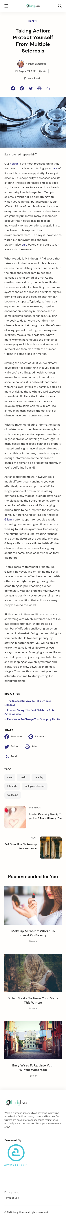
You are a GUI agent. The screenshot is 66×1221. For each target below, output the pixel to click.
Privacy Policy (12, 1192)
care (54, 168)
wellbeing (12, 795)
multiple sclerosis (35, 786)
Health (33, 20)
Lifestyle (12, 786)
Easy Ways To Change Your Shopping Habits (33, 719)
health (14, 164)
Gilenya (9, 519)
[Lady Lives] (33, 5)
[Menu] (6, 6)
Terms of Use (11, 1197)
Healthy (38, 777)
